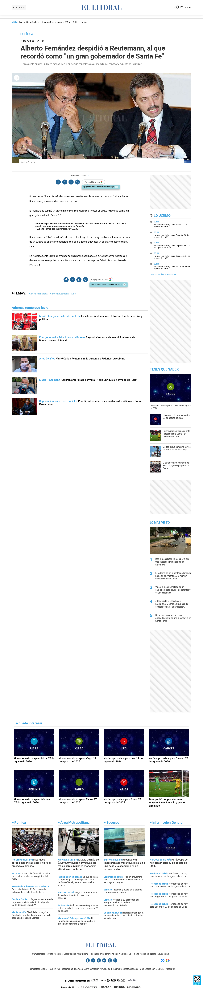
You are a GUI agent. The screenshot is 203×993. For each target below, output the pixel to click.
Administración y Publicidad (98, 969)
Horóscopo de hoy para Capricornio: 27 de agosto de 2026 (172, 245)
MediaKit (170, 969)
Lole (73, 293)
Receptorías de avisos (72, 969)
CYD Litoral (82, 954)
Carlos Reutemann (59, 293)
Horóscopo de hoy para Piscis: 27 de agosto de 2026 (170, 224)
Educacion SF (164, 954)
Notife (153, 954)
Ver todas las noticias (162, 274)
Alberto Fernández (38, 293)
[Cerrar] (116, 187)
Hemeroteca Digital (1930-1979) (44, 969)
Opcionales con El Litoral (152, 969)
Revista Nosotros (54, 954)
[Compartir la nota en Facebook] (58, 182)
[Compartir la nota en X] (64, 182)
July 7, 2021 (73, 229)
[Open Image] (16, 78)
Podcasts (94, 954)
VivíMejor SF (125, 954)
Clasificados (70, 954)
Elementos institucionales (125, 969)
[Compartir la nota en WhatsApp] (71, 182)
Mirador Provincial (109, 954)
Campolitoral (38, 954)
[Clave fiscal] (197, 984)
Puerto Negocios (141, 954)
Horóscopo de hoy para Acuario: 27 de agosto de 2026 (171, 234)
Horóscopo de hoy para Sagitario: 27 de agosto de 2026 (172, 255)
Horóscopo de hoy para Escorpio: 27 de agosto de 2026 (172, 266)
